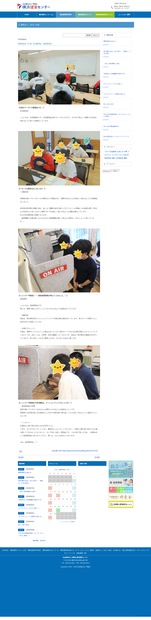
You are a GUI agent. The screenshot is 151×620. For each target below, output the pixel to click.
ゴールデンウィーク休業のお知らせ (29, 516)
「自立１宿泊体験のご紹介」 (27, 491)
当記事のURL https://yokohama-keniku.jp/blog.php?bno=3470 (74, 451)
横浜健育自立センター (85, 14)
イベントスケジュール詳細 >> (67, 521)
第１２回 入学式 (23, 525)
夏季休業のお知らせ (24, 472)
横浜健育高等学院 (65, 14)
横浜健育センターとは (46, 14)
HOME (27, 14)
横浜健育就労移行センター (104, 14)
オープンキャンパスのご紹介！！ (29, 508)
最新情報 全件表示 (39, 540)
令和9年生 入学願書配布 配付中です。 (30, 500)
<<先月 (56, 469)
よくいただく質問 (124, 14)
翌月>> (68, 469)
